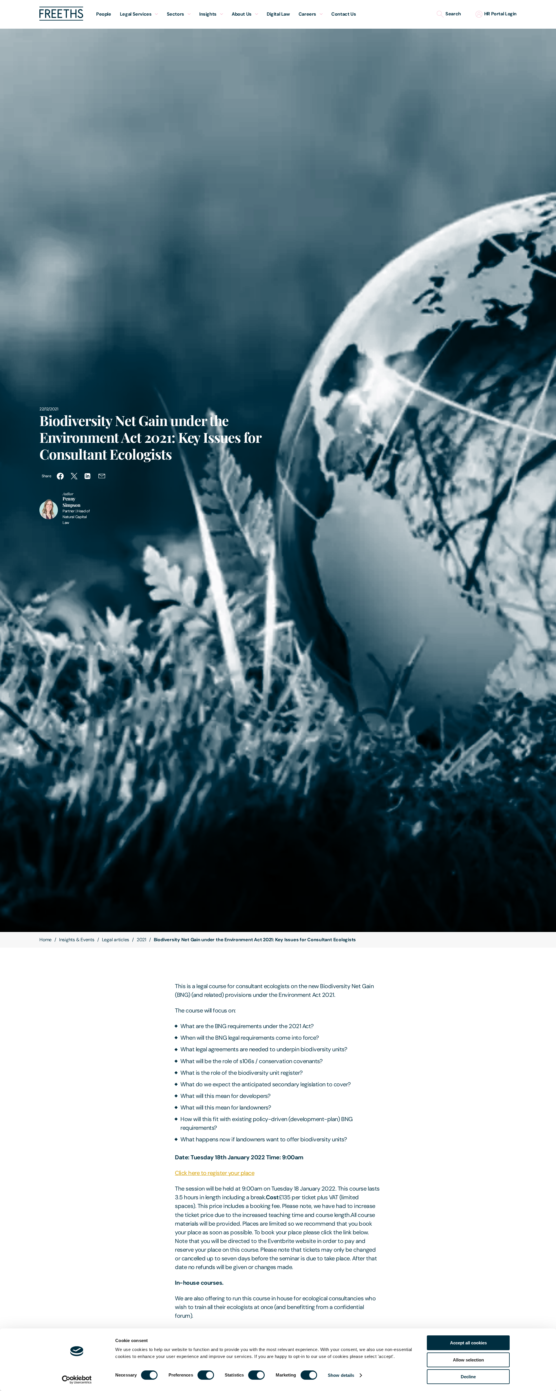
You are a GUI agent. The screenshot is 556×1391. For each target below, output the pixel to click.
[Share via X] (74, 476)
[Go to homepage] (61, 19)
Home (45, 940)
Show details (341, 1375)
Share (46, 476)
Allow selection (468, 1359)
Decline (468, 1376)
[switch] (205, 1375)
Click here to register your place (214, 1173)
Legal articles (115, 940)
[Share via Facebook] (60, 476)
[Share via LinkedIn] (88, 476)
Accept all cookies (468, 1342)
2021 (141, 940)
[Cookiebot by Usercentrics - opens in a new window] (77, 1379)
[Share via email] (102, 476)
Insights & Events (76, 940)
